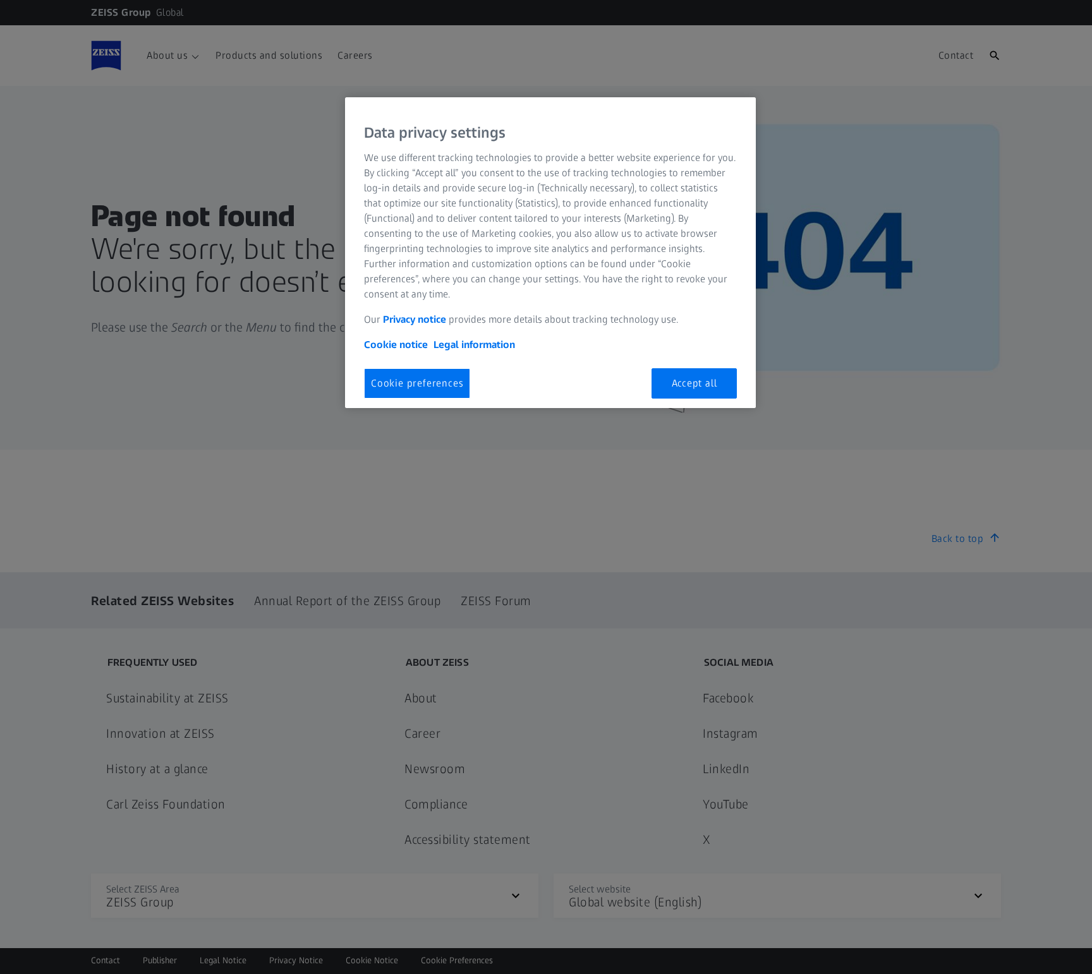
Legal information (474, 345)
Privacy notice (414, 319)
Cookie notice (396, 345)
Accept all (694, 383)
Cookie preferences (417, 383)
